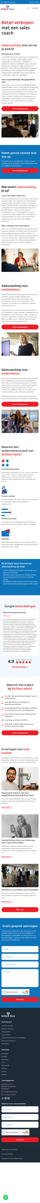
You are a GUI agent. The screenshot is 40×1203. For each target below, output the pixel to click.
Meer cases (20, 910)
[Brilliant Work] (7, 8)
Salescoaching (6, 1032)
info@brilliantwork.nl (9, 2)
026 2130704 (35, 2)
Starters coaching (7, 1026)
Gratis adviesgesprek (20, 109)
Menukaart (5, 1053)
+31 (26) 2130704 (9, 1095)
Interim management (8, 1041)
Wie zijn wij (5, 1065)
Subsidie (4, 1056)
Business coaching (7, 1029)
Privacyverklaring (7, 1154)
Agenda (4, 1068)
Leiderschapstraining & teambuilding (13, 1038)
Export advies (5, 1035)
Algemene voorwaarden (9, 1149)
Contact (4, 1074)
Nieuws (3, 1071)
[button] (28, 8)
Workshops (5, 1043)
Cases (3, 1062)
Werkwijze (4, 1059)
